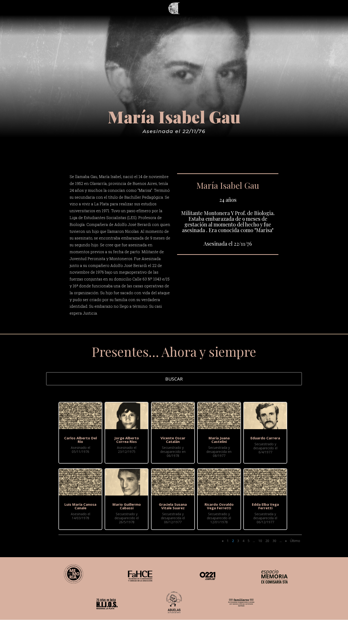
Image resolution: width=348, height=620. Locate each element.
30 (274, 540)
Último (295, 540)
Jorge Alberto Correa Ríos (126, 440)
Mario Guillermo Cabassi (126, 506)
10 (260, 540)
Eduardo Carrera (265, 438)
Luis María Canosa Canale (80, 506)
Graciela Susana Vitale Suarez (173, 506)
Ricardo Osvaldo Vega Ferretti (219, 506)
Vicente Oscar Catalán (173, 440)
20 (267, 540)
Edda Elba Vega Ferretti (265, 506)
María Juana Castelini (219, 440)
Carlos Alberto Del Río (80, 440)
